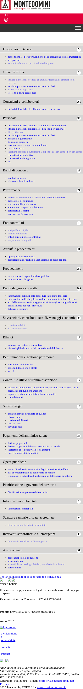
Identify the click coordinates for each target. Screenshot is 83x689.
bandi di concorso (17, 177)
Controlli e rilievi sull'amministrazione (30, 380)
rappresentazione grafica (20, 240)
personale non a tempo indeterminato (27, 145)
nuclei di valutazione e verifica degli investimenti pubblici (38, 469)
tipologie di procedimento (21, 256)
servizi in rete (15, 426)
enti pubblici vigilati (19, 230)
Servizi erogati (13, 406)
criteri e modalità (16, 325)
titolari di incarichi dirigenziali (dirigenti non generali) (36, 128)
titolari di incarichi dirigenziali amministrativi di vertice (37, 125)
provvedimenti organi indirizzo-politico (29, 276)
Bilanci (8, 337)
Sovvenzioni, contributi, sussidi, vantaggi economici (39, 318)
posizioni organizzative (20, 138)
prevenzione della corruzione (23, 557)
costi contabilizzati (18, 420)
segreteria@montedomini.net (56, 680)
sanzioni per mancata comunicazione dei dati (31, 86)
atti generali (14, 60)
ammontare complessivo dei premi (25, 207)
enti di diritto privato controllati (24, 236)
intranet (5, 653)
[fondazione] (29, 20)
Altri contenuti (13, 550)
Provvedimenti (13, 268)
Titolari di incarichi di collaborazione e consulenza (30, 576)
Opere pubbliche (14, 462)
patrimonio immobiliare (20, 364)
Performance (12, 190)
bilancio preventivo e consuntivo (25, 344)
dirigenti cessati (16, 132)
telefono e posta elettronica (22, 92)
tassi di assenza (16, 148)
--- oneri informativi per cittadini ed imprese (30, 63)
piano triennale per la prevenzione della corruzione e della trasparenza (44, 56)
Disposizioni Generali (18, 49)
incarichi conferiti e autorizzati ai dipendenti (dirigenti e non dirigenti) (45, 151)
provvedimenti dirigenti (20, 279)
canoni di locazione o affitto (22, 367)
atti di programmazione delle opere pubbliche (31, 472)
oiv (9, 161)
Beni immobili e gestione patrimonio (28, 357)
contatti (5, 647)
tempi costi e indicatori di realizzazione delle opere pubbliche (40, 475)
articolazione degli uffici (21, 89)
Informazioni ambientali (20, 501)
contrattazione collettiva (20, 155)
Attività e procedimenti (19, 249)
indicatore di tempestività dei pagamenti (29, 449)
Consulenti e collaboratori (21, 101)
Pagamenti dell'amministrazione (25, 435)
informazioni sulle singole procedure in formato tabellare (37, 295)
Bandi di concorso (15, 170)
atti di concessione (17, 328)
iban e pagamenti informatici (23, 453)
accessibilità (8, 640)
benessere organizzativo (20, 213)
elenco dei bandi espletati (21, 181)
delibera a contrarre (18, 308)
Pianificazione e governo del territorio (29, 485)
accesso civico (15, 561)
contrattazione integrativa (21, 158)
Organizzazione (14, 72)
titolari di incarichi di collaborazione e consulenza (34, 109)
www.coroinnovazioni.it (51, 687)
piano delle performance (20, 200)
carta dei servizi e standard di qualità (27, 413)
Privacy (4, 684)
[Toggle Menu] (78, 28)
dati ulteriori (14, 567)
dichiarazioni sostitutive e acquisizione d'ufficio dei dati (37, 259)
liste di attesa (14, 423)
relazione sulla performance (22, 204)
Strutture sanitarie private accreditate (28, 517)
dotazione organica (18, 141)
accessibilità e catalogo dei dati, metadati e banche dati (36, 564)
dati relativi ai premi (18, 210)
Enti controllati (13, 223)
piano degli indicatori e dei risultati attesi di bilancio (35, 348)
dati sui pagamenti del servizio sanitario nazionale (34, 446)
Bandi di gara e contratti (20, 288)
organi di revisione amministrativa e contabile (32, 394)
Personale (9, 118)
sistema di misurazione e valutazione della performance (36, 197)
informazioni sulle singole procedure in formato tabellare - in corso (42, 299)
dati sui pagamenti (17, 443)
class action (14, 416)
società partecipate (17, 233)
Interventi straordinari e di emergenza (29, 534)
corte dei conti (15, 397)
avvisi (11, 371)
